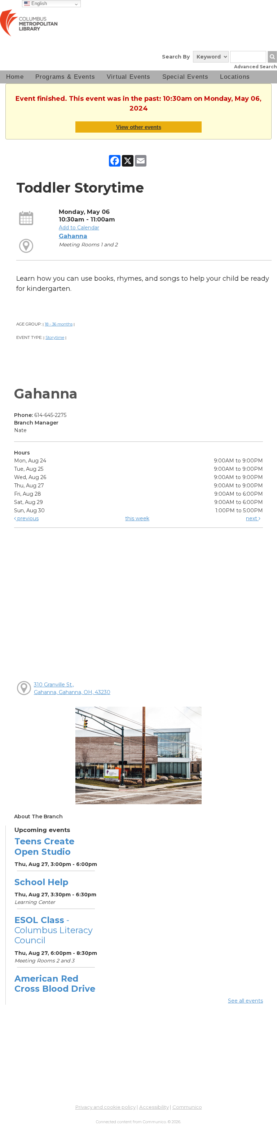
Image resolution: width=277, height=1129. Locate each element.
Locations (235, 76)
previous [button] (27, 518)
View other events (138, 127)
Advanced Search (255, 66)
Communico (187, 1107)
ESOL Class (53, 930)
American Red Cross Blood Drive (54, 983)
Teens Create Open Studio (44, 846)
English (38, 3)
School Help (41, 882)
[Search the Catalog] (272, 57)
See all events (245, 1000)
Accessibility (154, 1107)
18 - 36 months (58, 324)
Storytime (54, 337)
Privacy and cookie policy (105, 1107)
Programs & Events (65, 76)
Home (15, 76)
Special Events (185, 76)
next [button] (252, 518)
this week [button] (137, 518)
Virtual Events (129, 76)
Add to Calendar (79, 227)
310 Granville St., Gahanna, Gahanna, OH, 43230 (72, 688)
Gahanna (73, 236)
